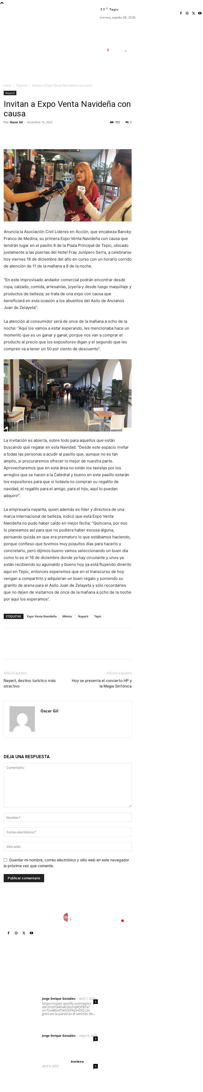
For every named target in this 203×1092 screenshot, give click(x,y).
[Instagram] (187, 13)
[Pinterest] (33, 134)
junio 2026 (159, 1003)
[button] (141, 75)
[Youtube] (200, 13)
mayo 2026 (160, 1011)
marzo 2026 (160, 1027)
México (67, 616)
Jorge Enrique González (58, 998)
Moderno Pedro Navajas (117, 984)
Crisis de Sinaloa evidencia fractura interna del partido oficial (120, 1019)
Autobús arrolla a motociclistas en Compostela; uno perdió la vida (119, 1039)
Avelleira (77, 1061)
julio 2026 (158, 995)
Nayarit (21, 85)
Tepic (97, 616)
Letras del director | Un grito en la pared (66, 983)
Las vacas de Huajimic (69, 1024)
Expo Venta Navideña (42, 616)
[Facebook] (181, 13)
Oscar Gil (16, 122)
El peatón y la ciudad (67, 1054)
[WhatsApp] (45, 134)
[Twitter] (193, 13)
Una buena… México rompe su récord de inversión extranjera (121, 1057)
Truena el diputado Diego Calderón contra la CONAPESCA (121, 999)
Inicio (7, 85)
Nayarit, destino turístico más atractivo (30, 683)
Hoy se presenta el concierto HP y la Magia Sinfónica (102, 683)
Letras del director (55, 994)
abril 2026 (159, 1019)
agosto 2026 (161, 987)
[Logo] (119, 50)
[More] (57, 134)
